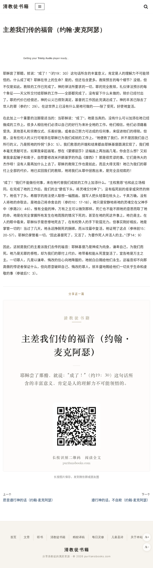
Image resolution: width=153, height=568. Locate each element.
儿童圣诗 (117, 537)
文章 (27, 537)
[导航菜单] (39, 6)
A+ (147, 537)
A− (147, 547)
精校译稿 (79, 537)
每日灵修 (98, 537)
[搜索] (146, 6)
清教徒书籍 (57, 537)
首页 (13, 537)
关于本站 (137, 537)
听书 (40, 537)
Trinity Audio (45, 58)
